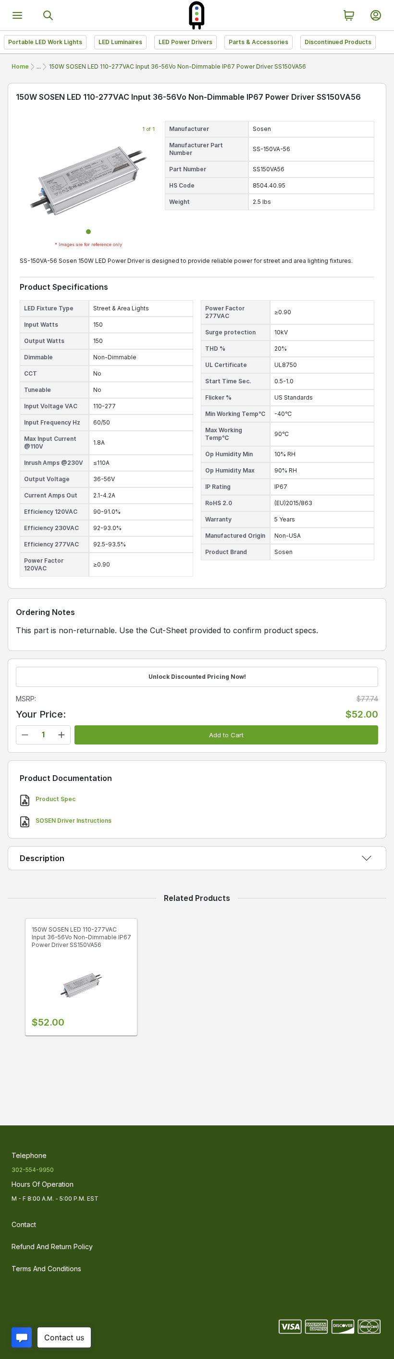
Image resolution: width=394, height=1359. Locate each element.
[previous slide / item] (27, 181)
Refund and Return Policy (52, 1246)
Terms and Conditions (46, 1268)
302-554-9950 (33, 1169)
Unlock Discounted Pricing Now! (197, 676)
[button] (88, 231)
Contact (24, 1224)
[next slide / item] (149, 181)
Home (20, 66)
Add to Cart (226, 735)
